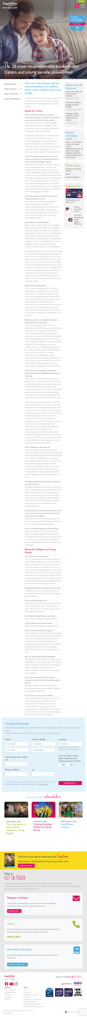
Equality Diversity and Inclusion (34, 1006)
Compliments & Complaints (32, 999)
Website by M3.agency (75, 1012)
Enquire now (13, 911)
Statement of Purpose (31, 995)
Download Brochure (16, 964)
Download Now (25, 866)
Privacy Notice (7, 1013)
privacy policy (43, 784)
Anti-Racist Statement (30, 1002)
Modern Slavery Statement (32, 1004)
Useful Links (27, 997)
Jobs (25, 990)
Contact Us (27, 992)
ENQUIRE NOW (69, 783)
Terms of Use (28, 1011)
